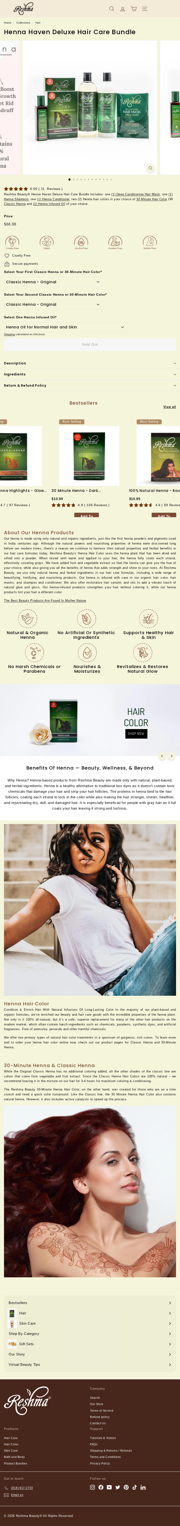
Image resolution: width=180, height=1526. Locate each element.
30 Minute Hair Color (151, 199)
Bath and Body (14, 1457)
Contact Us (98, 1423)
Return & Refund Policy (25, 385)
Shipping (9, 334)
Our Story (96, 1404)
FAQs (94, 1444)
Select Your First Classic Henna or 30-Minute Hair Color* (53, 272)
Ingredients (15, 374)
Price (8, 216)
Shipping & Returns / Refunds (111, 1450)
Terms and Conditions (105, 1457)
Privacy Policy (100, 1463)
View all (169, 407)
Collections (23, 22)
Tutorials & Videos (103, 1438)
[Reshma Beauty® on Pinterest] (126, 1487)
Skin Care (11, 1450)
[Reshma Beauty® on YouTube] (109, 1487)
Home (7, 22)
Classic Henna (15, 204)
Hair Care (11, 1438)
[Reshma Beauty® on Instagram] (92, 1487)
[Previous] (162, 756)
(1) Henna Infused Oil (49, 204)
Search (95, 1397)
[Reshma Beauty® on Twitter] (117, 1487)
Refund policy (99, 1417)
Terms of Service (101, 1410)
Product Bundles (15, 1463)
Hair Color (11, 1444)
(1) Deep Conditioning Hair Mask (135, 194)
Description (15, 363)
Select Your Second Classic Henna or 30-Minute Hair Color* (55, 294)
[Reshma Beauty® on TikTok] (134, 1487)
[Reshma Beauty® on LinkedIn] (143, 1487)
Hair (38, 22)
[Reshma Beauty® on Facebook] (100, 1487)
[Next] (171, 756)
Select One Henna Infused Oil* (30, 317)
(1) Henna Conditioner (53, 199)
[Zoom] (150, 168)
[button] (45, 600)
